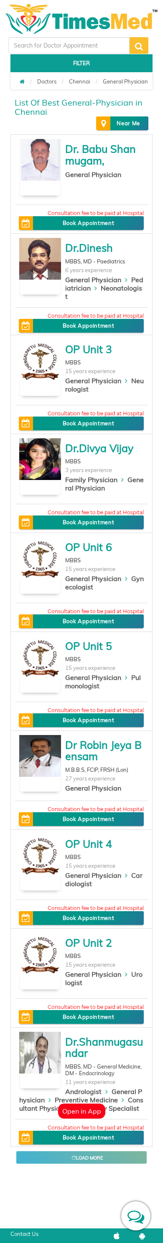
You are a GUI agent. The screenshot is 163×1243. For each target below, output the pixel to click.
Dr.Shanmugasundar (104, 1047)
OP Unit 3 (88, 349)
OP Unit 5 (88, 645)
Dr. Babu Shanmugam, (100, 154)
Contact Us (24, 1233)
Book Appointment (88, 223)
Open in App (81, 1111)
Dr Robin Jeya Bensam (103, 750)
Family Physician (91, 479)
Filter (81, 63)
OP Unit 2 (88, 942)
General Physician (125, 81)
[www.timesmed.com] (22, 81)
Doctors (46, 81)
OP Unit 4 (88, 843)
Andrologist (83, 1091)
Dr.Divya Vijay (99, 448)
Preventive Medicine (86, 1100)
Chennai (79, 81)
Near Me (128, 123)
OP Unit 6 (88, 547)
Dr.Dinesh (89, 247)
